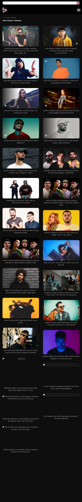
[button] (78, 10)
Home (4, 17)
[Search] (78, 2)
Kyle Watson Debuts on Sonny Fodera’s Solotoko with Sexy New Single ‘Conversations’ (61, 50)
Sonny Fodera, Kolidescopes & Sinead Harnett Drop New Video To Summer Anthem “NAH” (61, 203)
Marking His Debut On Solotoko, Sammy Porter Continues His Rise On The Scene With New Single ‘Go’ (20, 50)
